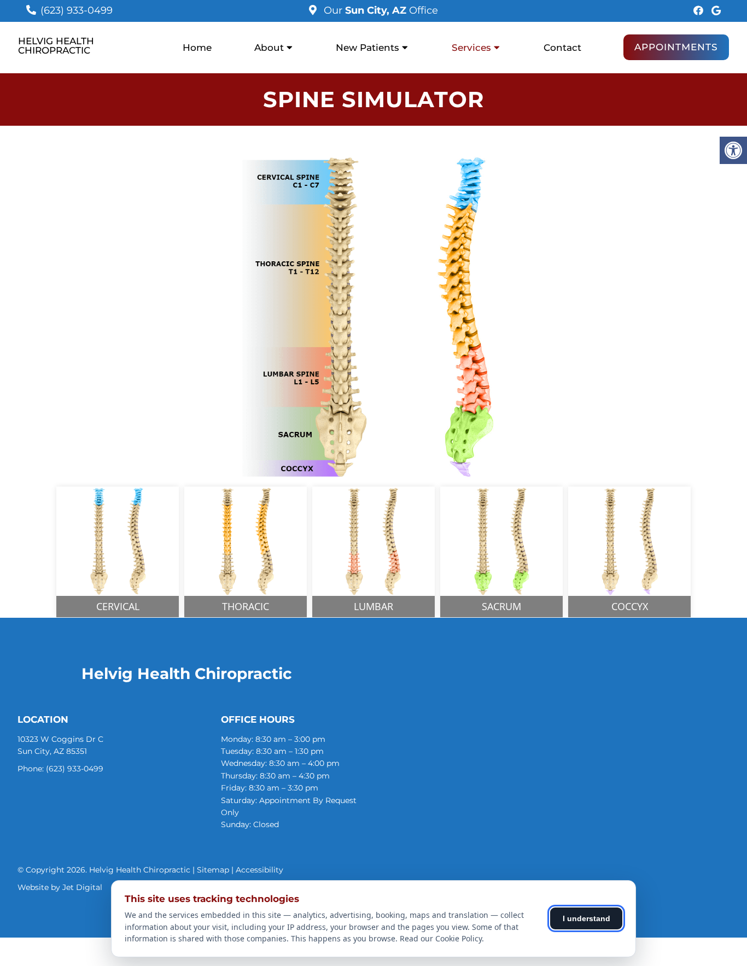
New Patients (367, 47)
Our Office (379, 10)
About (269, 47)
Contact (562, 47)
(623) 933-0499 (76, 10)
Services (471, 47)
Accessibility (259, 870)
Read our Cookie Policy (441, 938)
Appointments (676, 47)
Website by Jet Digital (59, 887)
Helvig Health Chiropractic (56, 46)
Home (197, 47)
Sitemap (213, 870)
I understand (586, 918)
